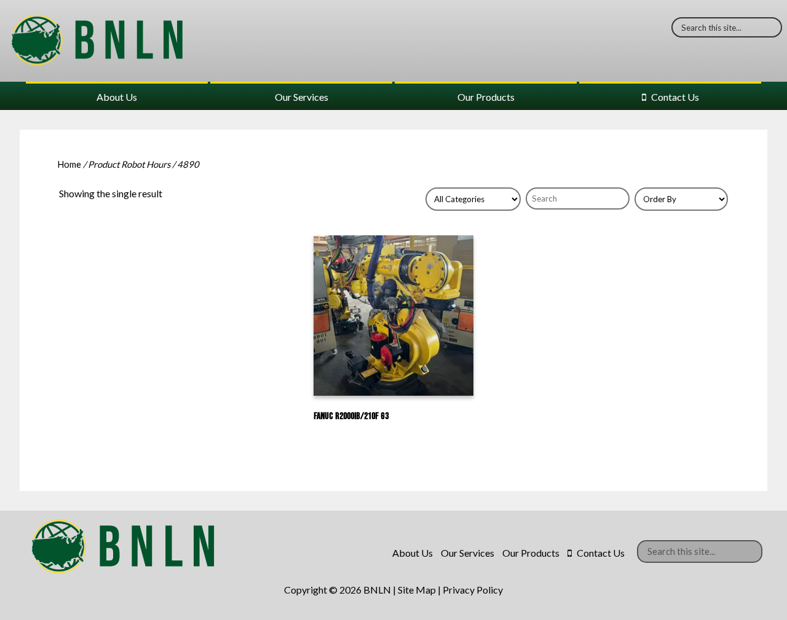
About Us (117, 97)
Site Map (417, 589)
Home (69, 164)
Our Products (486, 97)
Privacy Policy (473, 589)
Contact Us (675, 97)
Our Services (301, 97)
